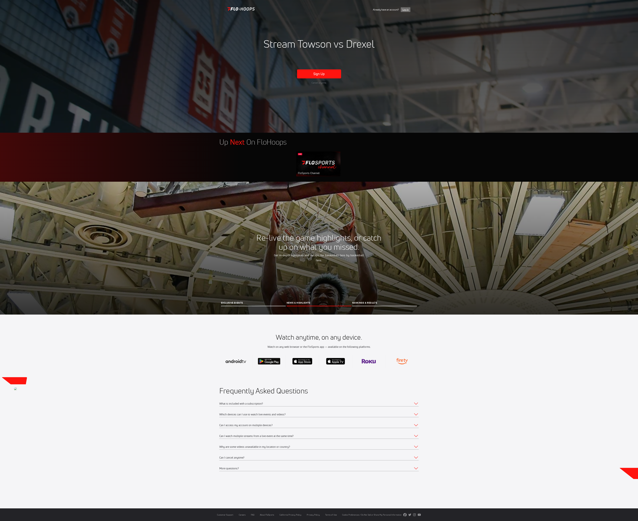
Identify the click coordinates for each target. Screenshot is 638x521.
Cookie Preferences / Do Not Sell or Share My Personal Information (372, 515)
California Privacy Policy (290, 515)
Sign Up (319, 74)
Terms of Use (331, 515)
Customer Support (225, 515)
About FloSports (267, 515)
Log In (405, 9)
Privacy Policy (313, 515)
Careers (242, 515)
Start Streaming (318, 167)
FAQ (252, 515)
